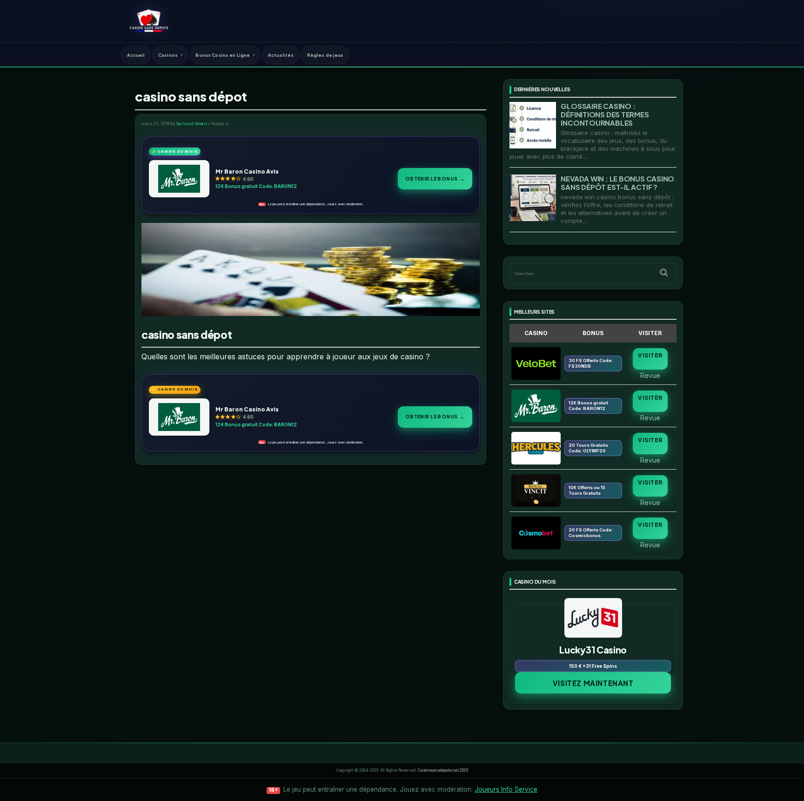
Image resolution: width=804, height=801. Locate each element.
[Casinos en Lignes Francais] (148, 21)
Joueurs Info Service (506, 789)
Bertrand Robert (191, 123)
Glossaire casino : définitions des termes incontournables (605, 114)
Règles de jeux (325, 55)
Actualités (281, 55)
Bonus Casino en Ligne (222, 55)
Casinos (168, 55)
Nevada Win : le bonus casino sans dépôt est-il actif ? (617, 182)
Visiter (650, 355)
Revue (650, 375)
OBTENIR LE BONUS (435, 178)
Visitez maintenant (593, 683)
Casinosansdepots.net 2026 (443, 770)
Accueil (136, 55)
